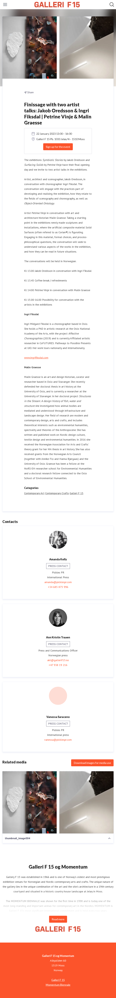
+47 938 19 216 (58, 665)
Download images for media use (92, 762)
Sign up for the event (58, 146)
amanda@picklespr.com (58, 582)
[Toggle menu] (5, 4)
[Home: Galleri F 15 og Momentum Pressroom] (57, 4)
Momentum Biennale (58, 984)
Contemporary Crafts (57, 493)
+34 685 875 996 (58, 587)
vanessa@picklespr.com (58, 739)
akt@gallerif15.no (58, 660)
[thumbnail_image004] (58, 802)
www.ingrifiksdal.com (36, 357)
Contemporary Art (34, 493)
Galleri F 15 (76, 493)
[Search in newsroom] (111, 4)
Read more (58, 919)
